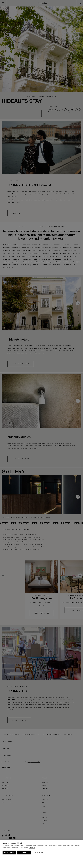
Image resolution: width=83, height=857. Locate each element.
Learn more (32, 847)
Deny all (24, 852)
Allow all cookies (9, 852)
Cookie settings (38, 852)
